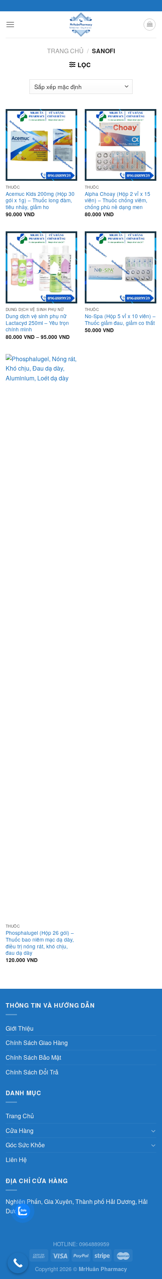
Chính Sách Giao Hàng (37, 1042)
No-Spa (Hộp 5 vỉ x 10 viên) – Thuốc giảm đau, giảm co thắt (120, 319)
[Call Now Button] (18, 1263)
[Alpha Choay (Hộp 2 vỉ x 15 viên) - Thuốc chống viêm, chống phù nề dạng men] (120, 145)
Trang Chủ (20, 1115)
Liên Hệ (16, 1159)
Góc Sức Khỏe (25, 1144)
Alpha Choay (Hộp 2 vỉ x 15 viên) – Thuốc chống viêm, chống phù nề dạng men (117, 201)
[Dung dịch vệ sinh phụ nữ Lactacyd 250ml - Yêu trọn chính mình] (41, 267)
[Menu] (10, 24)
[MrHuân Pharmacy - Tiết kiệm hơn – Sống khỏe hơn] (81, 24)
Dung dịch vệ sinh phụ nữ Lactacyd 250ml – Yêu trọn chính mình (37, 323)
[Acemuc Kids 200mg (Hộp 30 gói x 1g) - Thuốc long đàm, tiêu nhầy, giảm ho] (41, 145)
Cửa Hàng (20, 1130)
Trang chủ (65, 50)
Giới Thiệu (20, 1028)
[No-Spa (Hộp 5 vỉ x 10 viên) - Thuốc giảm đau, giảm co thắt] (120, 267)
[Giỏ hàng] (150, 24)
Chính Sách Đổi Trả (32, 1072)
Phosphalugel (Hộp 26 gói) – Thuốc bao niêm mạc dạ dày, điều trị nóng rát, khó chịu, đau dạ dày (40, 943)
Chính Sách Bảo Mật (33, 1057)
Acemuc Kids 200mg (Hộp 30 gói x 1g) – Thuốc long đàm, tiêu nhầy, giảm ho (40, 201)
